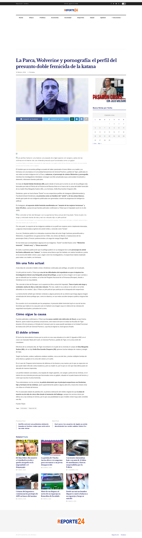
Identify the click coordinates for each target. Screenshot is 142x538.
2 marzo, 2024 (71, 501)
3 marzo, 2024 (21, 499)
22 (109, 136)
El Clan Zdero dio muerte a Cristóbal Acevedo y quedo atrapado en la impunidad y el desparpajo (26, 462)
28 (104, 140)
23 (114, 136)
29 (109, 140)
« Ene (94, 143)
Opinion (103, 18)
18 (123, 132)
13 (100, 132)
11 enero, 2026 (21, 470)
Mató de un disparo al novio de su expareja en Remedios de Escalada (50, 494)
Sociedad (67, 18)
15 (109, 132)
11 (123, 128)
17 (118, 132)
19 (95, 136)
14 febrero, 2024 (21, 72)
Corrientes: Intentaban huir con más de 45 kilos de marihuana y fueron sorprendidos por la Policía (76, 462)
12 (95, 132)
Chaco (31, 18)
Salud (92, 18)
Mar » (99, 143)
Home (21, 18)
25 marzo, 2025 (47, 467)
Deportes (80, 18)
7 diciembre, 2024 (72, 470)
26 (95, 140)
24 (119, 136)
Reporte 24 (19, 3)
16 (114, 132)
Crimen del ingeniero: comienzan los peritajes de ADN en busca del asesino (27, 494)
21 (104, 136)
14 (104, 132)
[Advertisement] (71, 34)
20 (100, 136)
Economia (54, 18)
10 (118, 128)
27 (100, 140)
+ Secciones (116, 18)
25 (123, 136)
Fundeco (26, 3)
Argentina (20, 454)
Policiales (32, 72)
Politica (42, 18)
